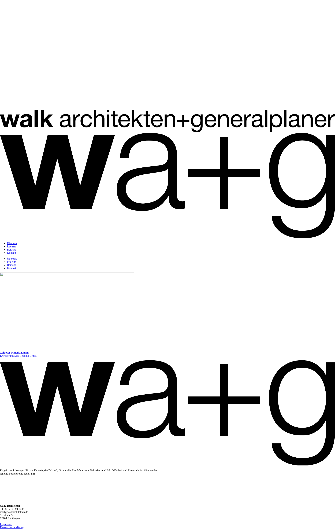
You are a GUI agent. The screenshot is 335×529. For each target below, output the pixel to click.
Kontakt (11, 252)
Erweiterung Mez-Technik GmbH (18, 354)
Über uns (12, 243)
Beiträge (11, 249)
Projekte (11, 246)
